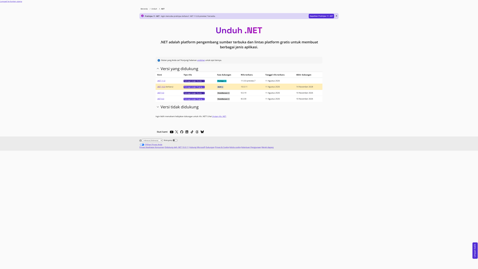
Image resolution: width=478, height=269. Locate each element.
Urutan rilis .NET (219, 116)
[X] (177, 132)
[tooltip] (203, 81)
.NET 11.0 (161, 80)
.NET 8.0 (160, 99)
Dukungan (210, 147)
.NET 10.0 (161, 86)
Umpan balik (474, 250)
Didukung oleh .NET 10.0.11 (177, 147)
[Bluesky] (202, 132)
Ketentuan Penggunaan (251, 147)
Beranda (144, 9)
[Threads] (197, 132)
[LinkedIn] (187, 132)
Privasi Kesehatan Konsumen (151, 147)
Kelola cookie (235, 147)
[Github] (182, 132)
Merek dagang (268, 147)
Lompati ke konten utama (11, 1)
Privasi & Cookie (222, 147)
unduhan (201, 60)
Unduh (154, 9)
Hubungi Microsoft (197, 147)
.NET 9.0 (160, 93)
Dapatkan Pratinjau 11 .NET (321, 16)
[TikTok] (192, 132)
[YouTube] (171, 132)
